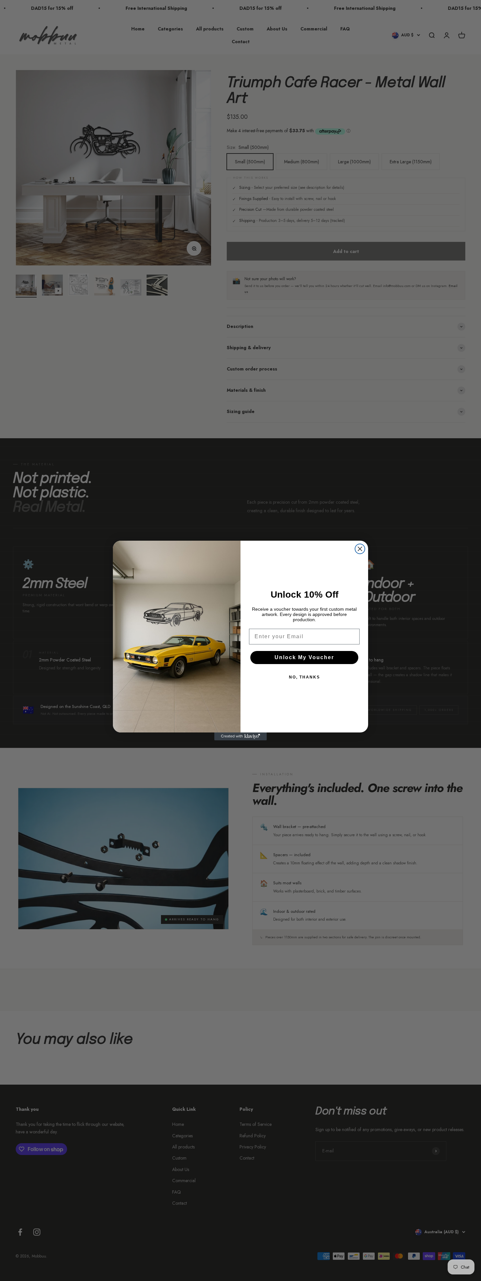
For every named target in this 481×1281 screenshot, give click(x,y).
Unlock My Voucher (304, 657)
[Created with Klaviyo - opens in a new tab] (240, 736)
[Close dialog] (360, 549)
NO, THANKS (304, 677)
